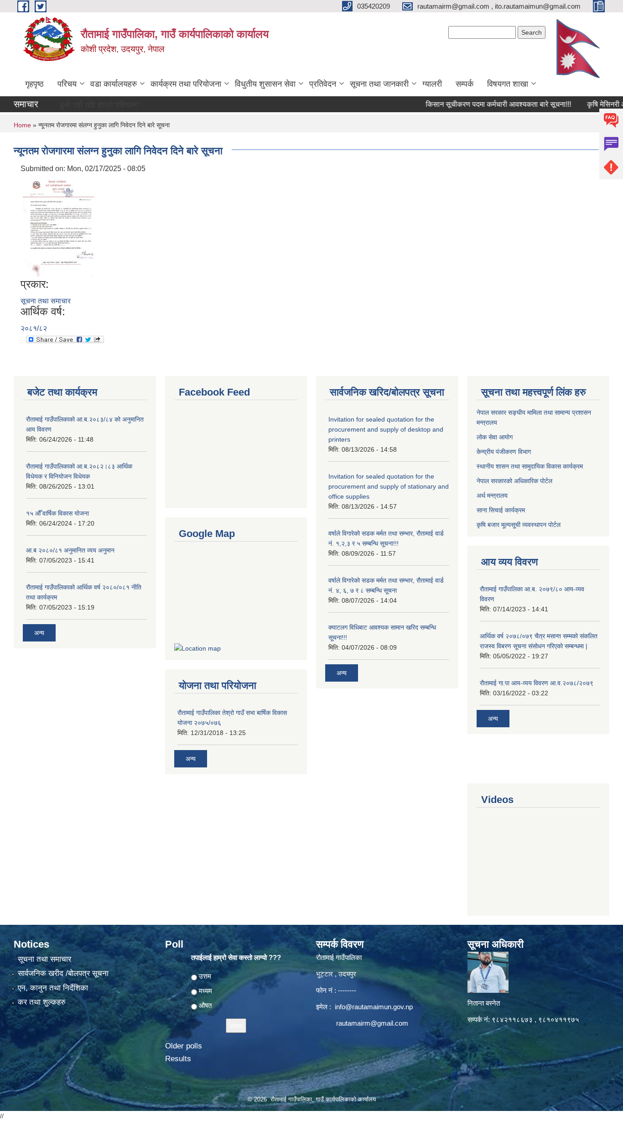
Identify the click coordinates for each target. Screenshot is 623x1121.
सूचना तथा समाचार (46, 301)
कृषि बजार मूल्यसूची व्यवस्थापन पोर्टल (519, 524)
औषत (205, 1005)
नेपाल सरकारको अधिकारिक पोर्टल (514, 481)
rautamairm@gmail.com (372, 1023)
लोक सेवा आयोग (495, 437)
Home (22, 125)
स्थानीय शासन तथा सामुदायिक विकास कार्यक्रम (530, 466)
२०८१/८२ (34, 328)
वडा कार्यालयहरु (113, 84)
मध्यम (205, 991)
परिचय (67, 84)
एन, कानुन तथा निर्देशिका (53, 988)
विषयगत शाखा (507, 84)
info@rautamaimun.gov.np (374, 1007)
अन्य (39, 632)
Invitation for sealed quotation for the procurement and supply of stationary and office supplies (388, 486)
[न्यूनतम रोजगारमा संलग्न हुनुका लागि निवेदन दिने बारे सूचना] (59, 225)
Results (178, 1058)
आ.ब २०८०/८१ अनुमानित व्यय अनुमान (70, 550)
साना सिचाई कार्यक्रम (501, 510)
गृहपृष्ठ (34, 84)
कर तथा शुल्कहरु (42, 1002)
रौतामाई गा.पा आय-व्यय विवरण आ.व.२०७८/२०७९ (536, 683)
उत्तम (205, 976)
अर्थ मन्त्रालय (492, 495)
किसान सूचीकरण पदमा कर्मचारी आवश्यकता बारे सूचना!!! (480, 104)
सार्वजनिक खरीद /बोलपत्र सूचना (63, 973)
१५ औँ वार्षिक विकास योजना (57, 513)
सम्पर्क (464, 84)
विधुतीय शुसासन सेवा (265, 84)
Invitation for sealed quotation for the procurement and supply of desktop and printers (385, 429)
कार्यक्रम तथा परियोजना (186, 84)
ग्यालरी (432, 84)
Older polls (183, 1046)
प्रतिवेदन (322, 84)
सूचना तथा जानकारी (379, 84)
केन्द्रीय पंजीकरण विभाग (504, 451)
